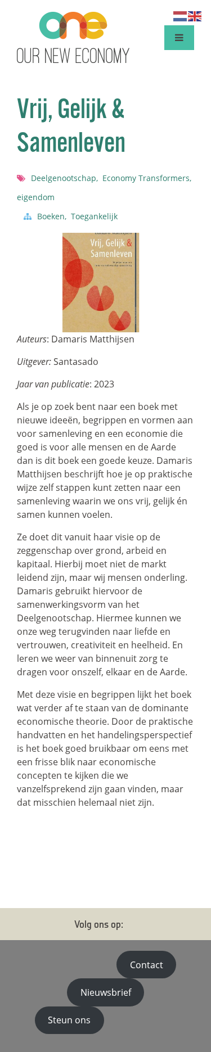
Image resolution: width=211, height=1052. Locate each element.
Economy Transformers (146, 178)
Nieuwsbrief (105, 992)
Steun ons (69, 1020)
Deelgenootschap (64, 178)
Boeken (51, 216)
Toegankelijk (94, 216)
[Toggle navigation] (179, 37)
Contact (146, 965)
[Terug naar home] (73, 37)
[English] (195, 15)
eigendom (36, 197)
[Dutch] (180, 15)
